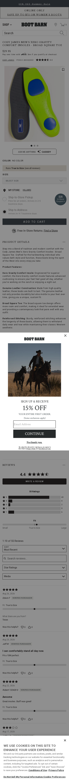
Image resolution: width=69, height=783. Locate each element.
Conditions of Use (37, 770)
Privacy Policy (56, 770)
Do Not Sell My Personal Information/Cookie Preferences (34, 777)
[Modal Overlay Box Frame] (34, 391)
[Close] (65, 740)
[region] (34, 759)
